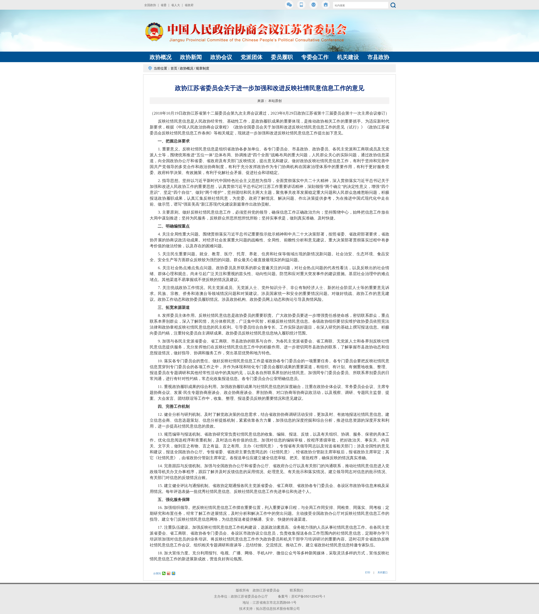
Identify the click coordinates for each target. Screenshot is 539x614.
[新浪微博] (169, 573)
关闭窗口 (383, 572)
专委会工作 (315, 57)
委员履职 (282, 57)
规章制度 (202, 68)
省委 (164, 5)
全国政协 (150, 5)
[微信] (164, 573)
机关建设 (348, 57)
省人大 (175, 5)
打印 (367, 572)
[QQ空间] (173, 573)
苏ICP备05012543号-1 (308, 596)
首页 (174, 68)
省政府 (189, 5)
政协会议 (221, 57)
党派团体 (252, 57)
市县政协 (378, 57)
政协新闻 (191, 57)
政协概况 (161, 57)
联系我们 (296, 590)
